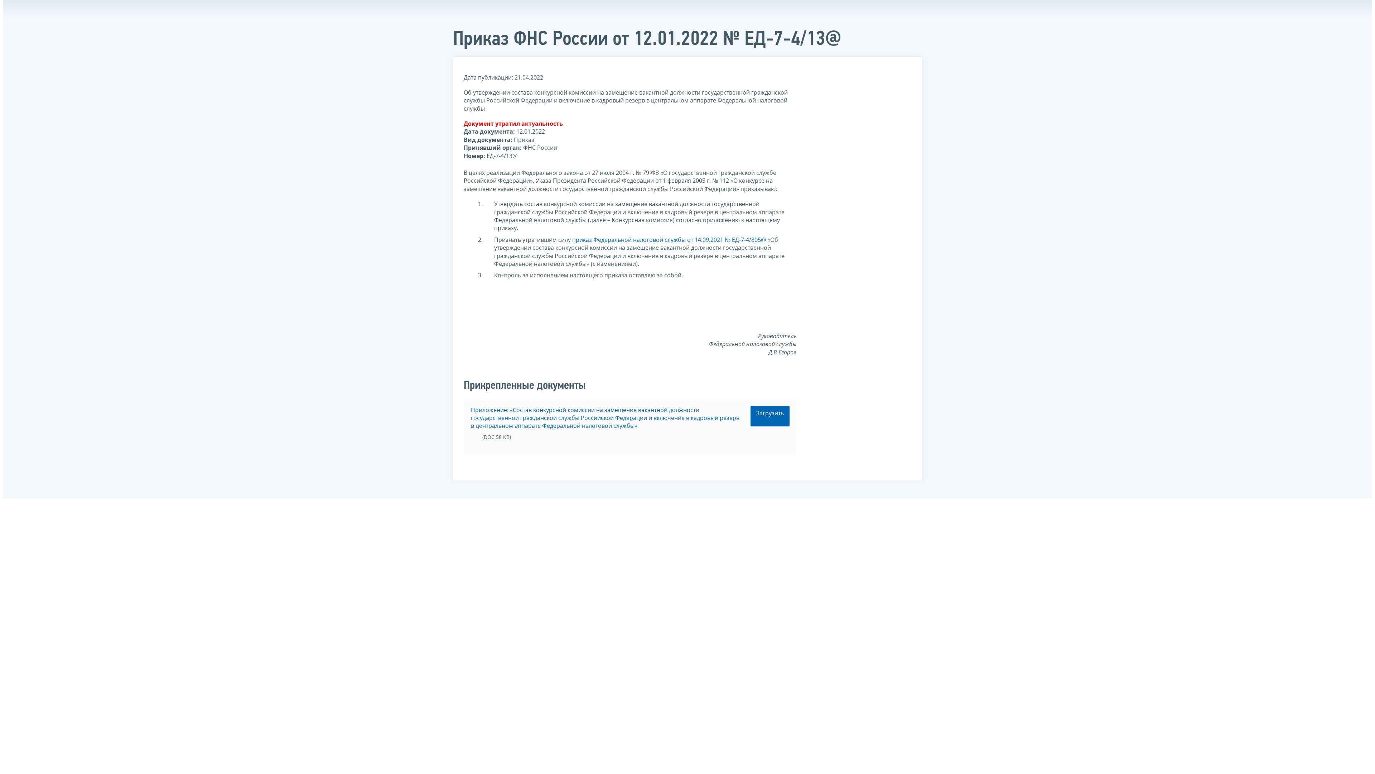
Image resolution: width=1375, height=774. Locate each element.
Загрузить (770, 413)
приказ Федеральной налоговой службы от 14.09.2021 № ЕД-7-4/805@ (669, 240)
